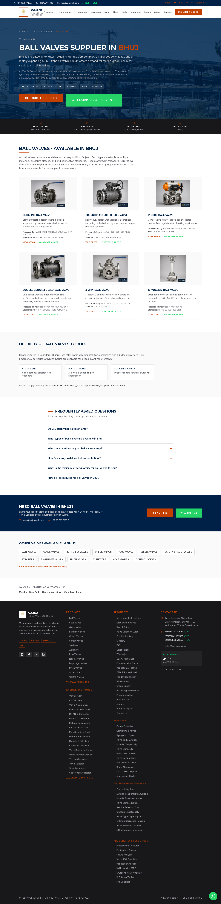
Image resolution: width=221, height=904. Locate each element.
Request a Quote (125, 708)
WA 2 (95, 3)
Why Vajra (122, 654)
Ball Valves (74, 618)
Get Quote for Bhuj (41, 98)
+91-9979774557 (60, 520)
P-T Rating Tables (125, 877)
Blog (115, 12)
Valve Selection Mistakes (129, 825)
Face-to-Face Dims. (79, 727)
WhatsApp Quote (48, 242)
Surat (59, 592)
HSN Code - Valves (126, 753)
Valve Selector (76, 763)
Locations (96, 12)
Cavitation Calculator (79, 745)
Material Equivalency (79, 736)
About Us (121, 704)
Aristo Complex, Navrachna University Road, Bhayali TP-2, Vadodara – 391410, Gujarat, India (181, 621)
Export (107, 12)
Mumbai (23, 592)
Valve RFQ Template (127, 859)
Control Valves (146, 559)
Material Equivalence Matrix (130, 798)
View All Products (77, 682)
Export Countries (125, 726)
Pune (79, 592)
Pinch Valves (78, 559)
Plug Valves (126, 552)
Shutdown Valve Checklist (129, 872)
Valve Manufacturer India (129, 618)
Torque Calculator (78, 759)
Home (22, 31)
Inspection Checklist (126, 863)
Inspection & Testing (127, 668)
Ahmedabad (48, 592)
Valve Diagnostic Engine (81, 750)
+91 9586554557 (174, 640)
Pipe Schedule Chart (79, 732)
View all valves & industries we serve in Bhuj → (44, 566)
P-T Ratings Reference (128, 690)
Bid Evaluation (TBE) (127, 868)
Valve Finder (75, 696)
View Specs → (30, 242)
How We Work (124, 699)
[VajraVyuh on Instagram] (22, 654)
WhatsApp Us (188, 513)
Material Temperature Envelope (132, 794)
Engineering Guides (126, 850)
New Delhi (34, 592)
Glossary (121, 640)
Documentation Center (128, 663)
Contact (167, 12)
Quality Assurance (125, 659)
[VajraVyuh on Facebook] (29, 654)
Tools (124, 12)
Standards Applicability (128, 812)
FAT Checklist (123, 881)
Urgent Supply (124, 686)
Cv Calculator (76, 700)
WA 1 (87, 3)
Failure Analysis (124, 854)
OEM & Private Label (127, 672)
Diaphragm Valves (52, 559)
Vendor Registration (126, 677)
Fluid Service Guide (126, 762)
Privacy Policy (169, 898)
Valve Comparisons (126, 758)
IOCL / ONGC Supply (127, 771)
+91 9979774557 (24, 3)
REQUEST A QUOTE (188, 12)
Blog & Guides (123, 627)
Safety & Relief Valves (178, 552)
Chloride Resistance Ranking (131, 821)
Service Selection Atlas (128, 807)
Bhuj (49, 31)
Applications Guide (126, 776)
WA (188, 631)
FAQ (119, 645)
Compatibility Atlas (125, 789)
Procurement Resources (129, 845)
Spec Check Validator (80, 772)
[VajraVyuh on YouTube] (36, 654)
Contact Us (122, 713)
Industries (82, 12)
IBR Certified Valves (126, 622)
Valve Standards (125, 749)
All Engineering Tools (79, 778)
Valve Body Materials (127, 740)
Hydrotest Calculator (79, 741)
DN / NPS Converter (79, 714)
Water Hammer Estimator (81, 754)
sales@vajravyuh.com (69, 3)
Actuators (99, 559)
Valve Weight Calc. (78, 705)
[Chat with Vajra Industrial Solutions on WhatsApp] (213, 896)
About (157, 12)
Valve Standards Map (127, 803)
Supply (147, 12)
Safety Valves (76, 640)
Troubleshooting (125, 636)
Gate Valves (29, 552)
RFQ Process (123, 681)
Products (48, 12)
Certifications (123, 649)
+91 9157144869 (45, 3)
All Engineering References (130, 830)
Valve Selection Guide (127, 631)
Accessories (121, 559)
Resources (135, 12)
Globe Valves (51, 552)
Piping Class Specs (126, 735)
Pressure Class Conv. (79, 709)
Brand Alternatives (126, 767)
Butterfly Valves (77, 552)
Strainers (28, 559)
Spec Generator (77, 768)
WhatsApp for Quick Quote (94, 100)
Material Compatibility (79, 723)
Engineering (65, 12)
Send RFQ (160, 512)
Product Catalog (125, 695)
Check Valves (103, 552)
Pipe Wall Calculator (79, 718)
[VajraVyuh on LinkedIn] (43, 654)
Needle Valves (149, 552)
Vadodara (69, 592)
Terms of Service (192, 898)
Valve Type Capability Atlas (130, 816)
